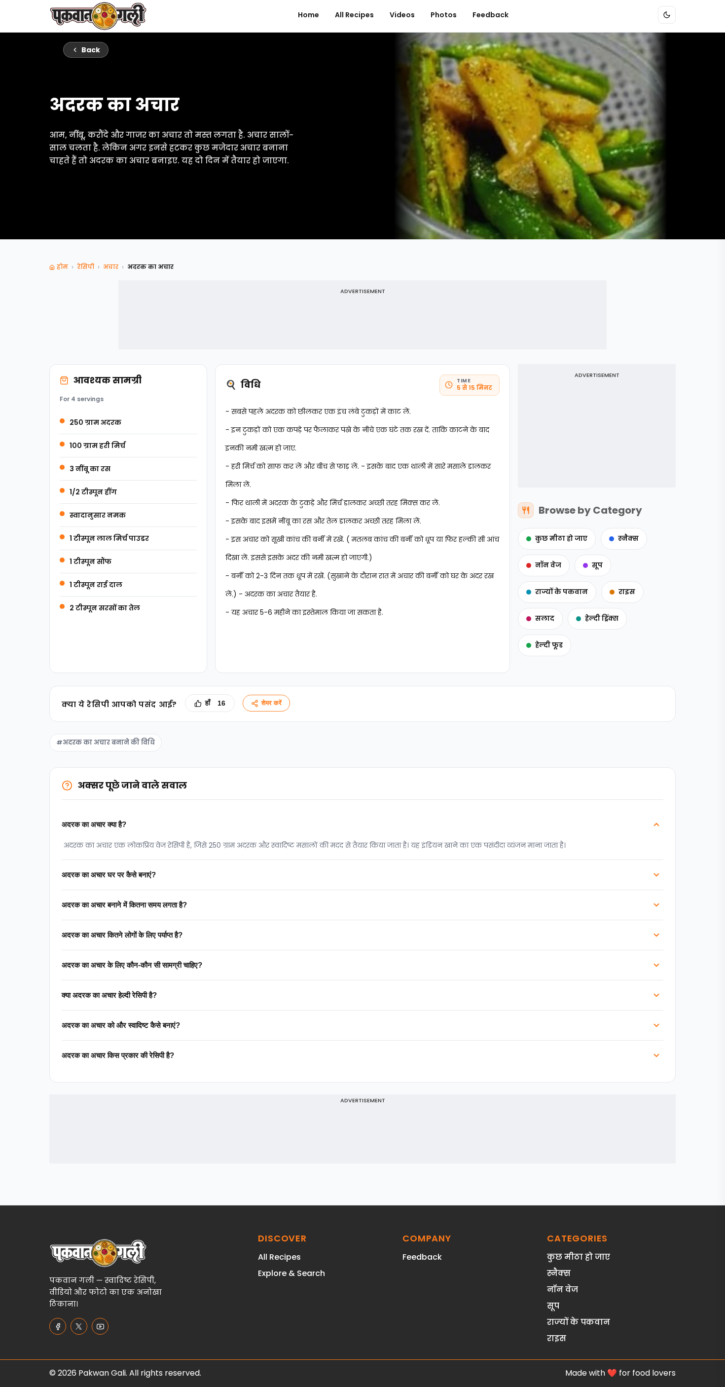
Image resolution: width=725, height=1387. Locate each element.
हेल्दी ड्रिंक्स (601, 618)
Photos (444, 15)
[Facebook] (57, 1326)
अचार (110, 266)
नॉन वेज (548, 565)
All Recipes (354, 15)
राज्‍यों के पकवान (561, 592)
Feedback (490, 15)
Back (90, 50)
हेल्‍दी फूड (549, 645)
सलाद (544, 618)
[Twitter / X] (79, 1326)
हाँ (215, 703)
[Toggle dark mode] (667, 15)
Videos (402, 15)
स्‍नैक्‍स (628, 538)
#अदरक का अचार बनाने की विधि (105, 742)
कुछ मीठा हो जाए (561, 538)
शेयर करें (271, 703)
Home (308, 15)
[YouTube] (100, 1326)
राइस (626, 592)
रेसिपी (85, 266)
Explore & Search (291, 1273)
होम (62, 266)
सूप (597, 565)
